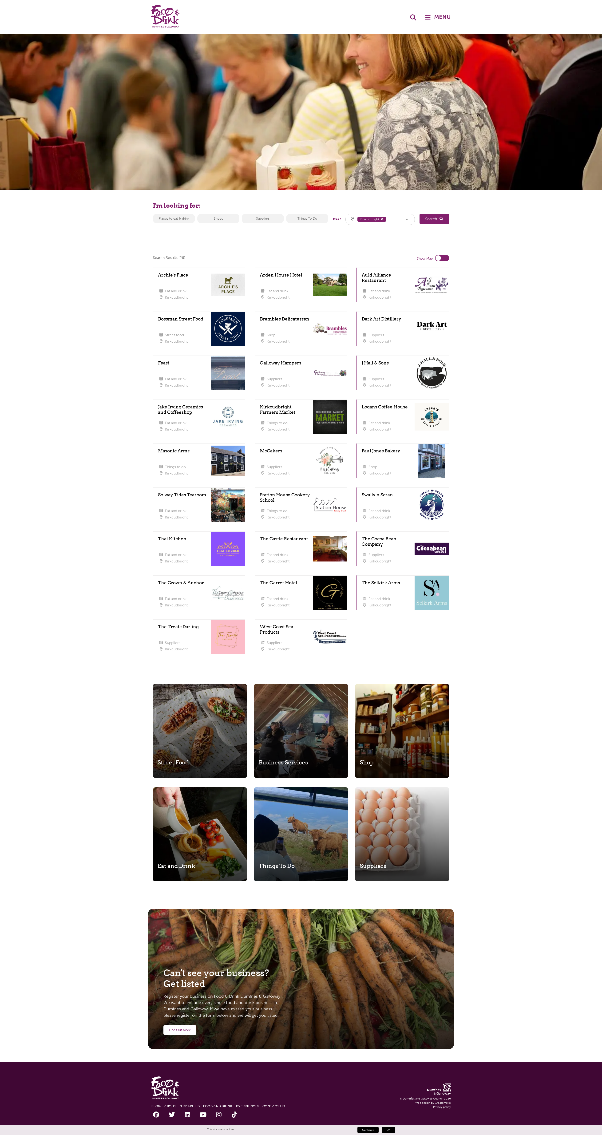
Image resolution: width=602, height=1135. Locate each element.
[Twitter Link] (172, 1115)
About (170, 1106)
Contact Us (273, 1106)
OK (388, 1129)
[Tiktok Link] (234, 1115)
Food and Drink (218, 1106)
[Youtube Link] (203, 1115)
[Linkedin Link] (187, 1115)
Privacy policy (442, 1107)
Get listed (190, 1106)
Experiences (247, 1106)
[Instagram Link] (219, 1115)
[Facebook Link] (156, 1115)
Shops (218, 219)
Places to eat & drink (174, 219)
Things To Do (307, 219)
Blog (156, 1106)
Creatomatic (443, 1102)
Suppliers (262, 219)
